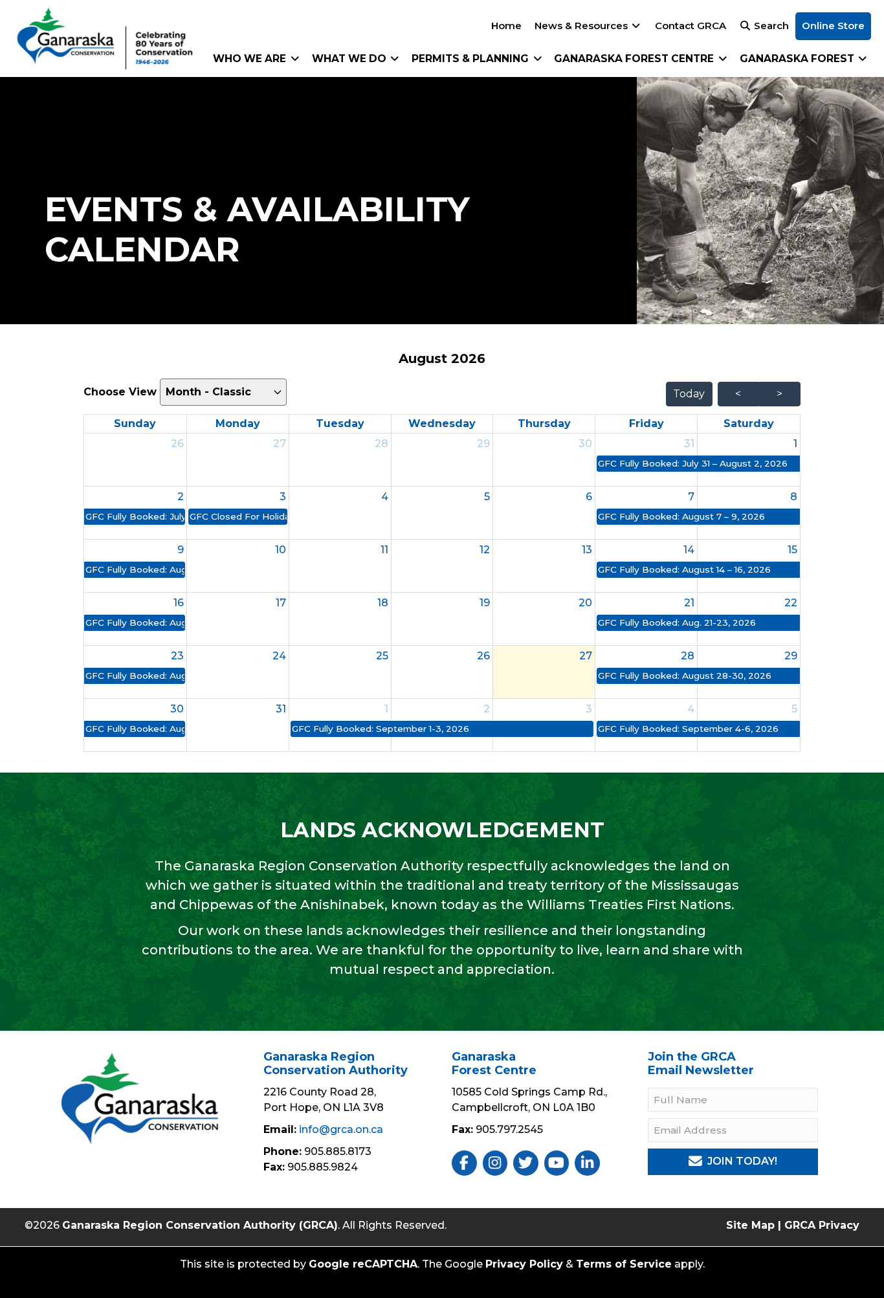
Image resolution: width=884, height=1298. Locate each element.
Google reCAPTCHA (363, 1264)
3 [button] (283, 496)
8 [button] (793, 496)
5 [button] (487, 496)
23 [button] (177, 656)
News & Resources (582, 25)
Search (770, 25)
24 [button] (279, 656)
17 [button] (281, 603)
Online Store (833, 25)
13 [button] (587, 550)
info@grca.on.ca (341, 1129)
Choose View (121, 392)
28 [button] (381, 443)
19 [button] (485, 603)
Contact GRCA (690, 25)
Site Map (750, 1225)
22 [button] (790, 603)
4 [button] (384, 496)
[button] (698, 463)
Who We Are (251, 58)
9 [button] (180, 550)
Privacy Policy (524, 1264)
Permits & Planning (471, 58)
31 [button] (689, 443)
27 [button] (279, 443)
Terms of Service (624, 1264)
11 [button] (384, 550)
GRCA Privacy (821, 1225)
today (689, 394)
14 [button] (688, 550)
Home (506, 25)
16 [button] (178, 603)
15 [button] (792, 550)
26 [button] (177, 443)
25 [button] (382, 656)
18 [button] (382, 603)
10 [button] (280, 550)
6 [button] (589, 496)
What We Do (350, 58)
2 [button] (180, 496)
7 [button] (691, 496)
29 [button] (483, 443)
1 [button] (795, 443)
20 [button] (585, 603)
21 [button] (689, 603)
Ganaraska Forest (798, 58)
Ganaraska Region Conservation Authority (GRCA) (200, 1225)
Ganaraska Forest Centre (635, 58)
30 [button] (585, 443)
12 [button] (485, 550)
